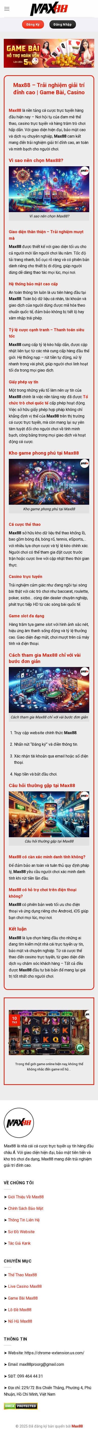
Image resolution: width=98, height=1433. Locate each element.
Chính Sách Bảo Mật (25, 1208)
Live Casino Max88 (25, 1286)
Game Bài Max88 (23, 1298)
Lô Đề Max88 (19, 1309)
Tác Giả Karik (19, 1243)
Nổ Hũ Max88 (20, 1321)
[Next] (88, 1043)
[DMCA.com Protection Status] (21, 1405)
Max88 (77, 1426)
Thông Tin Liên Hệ (23, 1220)
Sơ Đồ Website (21, 1231)
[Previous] (9, 1043)
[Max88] (49, 9)
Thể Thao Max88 (22, 1275)
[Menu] (7, 9)
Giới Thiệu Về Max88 (26, 1197)
